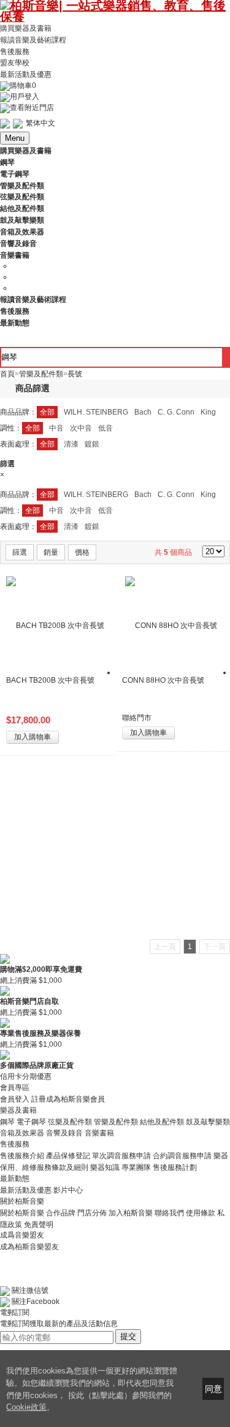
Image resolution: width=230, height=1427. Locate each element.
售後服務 (14, 51)
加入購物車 (32, 737)
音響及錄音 (64, 1133)
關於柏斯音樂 (22, 1213)
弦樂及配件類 (70, 1121)
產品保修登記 (68, 1155)
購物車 (23, 85)
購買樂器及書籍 (26, 28)
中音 (56, 428)
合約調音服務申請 (182, 1155)
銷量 (51, 552)
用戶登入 (24, 96)
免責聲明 (38, 1224)
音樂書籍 (99, 1133)
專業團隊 (136, 1167)
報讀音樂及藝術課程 (33, 40)
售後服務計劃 (175, 1167)
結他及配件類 (162, 1121)
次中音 (81, 428)
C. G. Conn (176, 412)
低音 (105, 428)
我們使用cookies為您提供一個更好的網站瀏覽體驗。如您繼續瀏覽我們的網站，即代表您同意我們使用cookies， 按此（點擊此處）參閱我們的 (91, 1383)
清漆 (71, 444)
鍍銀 (92, 444)
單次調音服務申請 (121, 1155)
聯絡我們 (169, 1213)
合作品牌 (60, 1213)
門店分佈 (92, 1213)
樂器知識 (105, 1167)
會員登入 (14, 1099)
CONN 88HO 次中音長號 (163, 680)
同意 (213, 1389)
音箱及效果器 (22, 1133)
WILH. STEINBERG (96, 412)
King (208, 412)
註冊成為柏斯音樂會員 (68, 1099)
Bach (142, 412)
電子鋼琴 (31, 1121)
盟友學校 (14, 62)
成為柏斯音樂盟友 (29, 1246)
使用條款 (200, 1213)
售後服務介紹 (22, 1155)
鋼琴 (7, 1121)
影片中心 (68, 1190)
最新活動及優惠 (26, 74)
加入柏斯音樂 (131, 1213)
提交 (128, 1336)
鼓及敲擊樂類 (208, 1121)
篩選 (19, 552)
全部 (47, 412)
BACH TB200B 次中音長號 (50, 680)
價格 (82, 552)
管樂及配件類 (116, 1121)
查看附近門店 (32, 107)
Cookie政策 (26, 1407)
